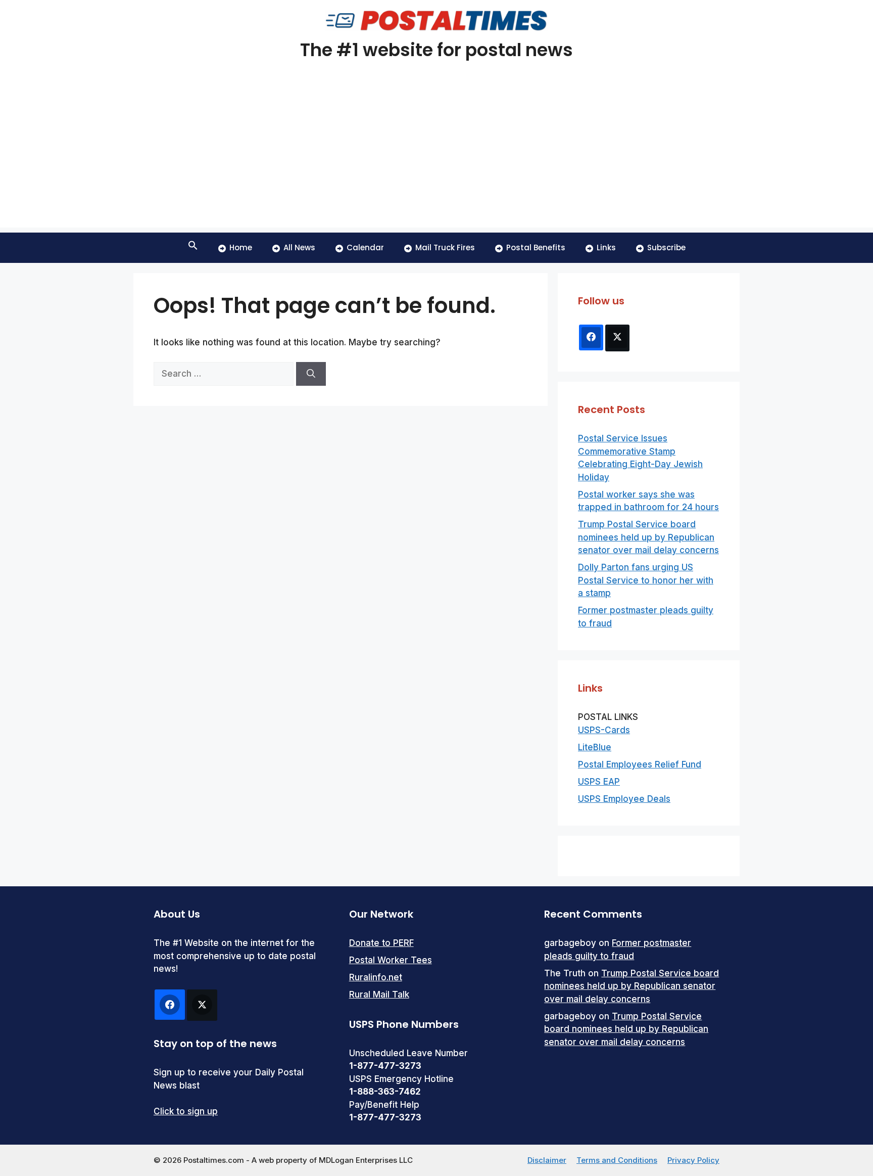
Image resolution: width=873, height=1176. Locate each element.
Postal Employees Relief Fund (639, 764)
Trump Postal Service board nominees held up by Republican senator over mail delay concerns (648, 537)
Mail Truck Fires (445, 247)
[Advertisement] (436, 157)
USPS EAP (599, 782)
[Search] (311, 374)
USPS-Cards (604, 730)
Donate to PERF (381, 943)
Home (240, 247)
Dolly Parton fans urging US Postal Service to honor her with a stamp (645, 580)
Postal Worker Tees (390, 960)
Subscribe (666, 247)
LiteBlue (594, 747)
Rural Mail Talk (379, 994)
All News (299, 247)
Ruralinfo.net (375, 977)
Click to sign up (186, 1111)
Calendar (365, 247)
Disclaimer (546, 1160)
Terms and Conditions (616, 1160)
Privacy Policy (693, 1160)
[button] (193, 248)
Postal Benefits (535, 247)
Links (606, 247)
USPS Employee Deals (624, 799)
